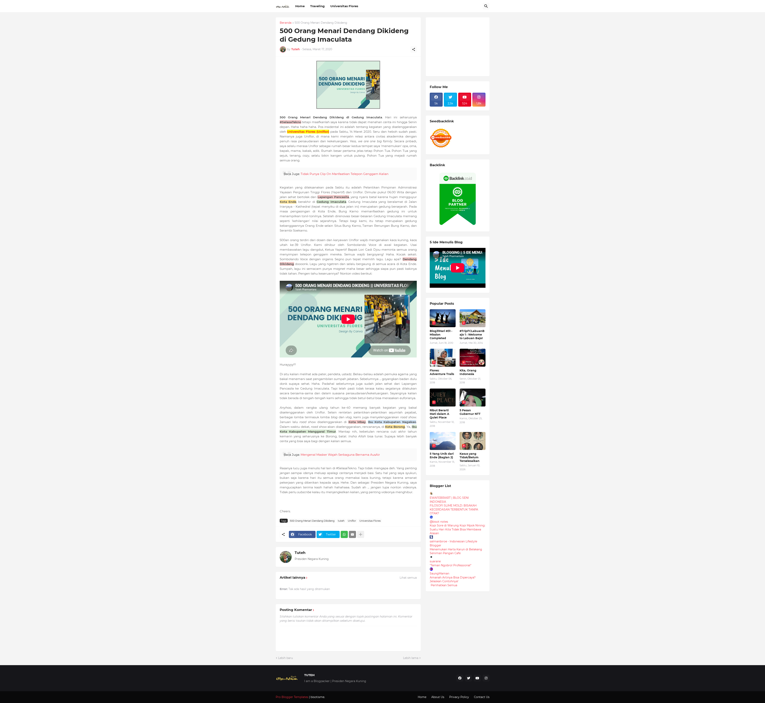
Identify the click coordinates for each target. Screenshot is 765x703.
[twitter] (468, 678)
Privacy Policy (459, 697)
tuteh (341, 520)
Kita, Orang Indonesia (468, 372)
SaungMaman (439, 573)
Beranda (285, 23)
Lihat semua (408, 577)
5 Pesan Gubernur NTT (470, 412)
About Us (437, 697)
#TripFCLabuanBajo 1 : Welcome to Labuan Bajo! (472, 334)
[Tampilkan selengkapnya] (360, 534)
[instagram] (486, 678)
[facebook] (459, 678)
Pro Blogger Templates (292, 697)
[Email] (352, 534)
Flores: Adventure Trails (442, 372)
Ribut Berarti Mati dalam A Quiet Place (439, 413)
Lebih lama (410, 658)
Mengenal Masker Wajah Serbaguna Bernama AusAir (340, 455)
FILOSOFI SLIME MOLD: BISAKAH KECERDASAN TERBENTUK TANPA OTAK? (454, 509)
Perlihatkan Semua (444, 585)
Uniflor (352, 520)
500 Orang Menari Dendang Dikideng (321, 23)
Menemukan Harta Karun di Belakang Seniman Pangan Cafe (456, 551)
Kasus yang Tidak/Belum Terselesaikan (470, 457)
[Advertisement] (459, 46)
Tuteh (300, 553)
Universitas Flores (344, 6)
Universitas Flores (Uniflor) (308, 132)
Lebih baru (285, 658)
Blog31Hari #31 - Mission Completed (441, 334)
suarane (435, 561)
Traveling (317, 6)
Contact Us (481, 697)
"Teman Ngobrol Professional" (450, 565)
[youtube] (477, 678)
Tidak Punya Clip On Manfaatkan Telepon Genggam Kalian (344, 174)
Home (300, 6)
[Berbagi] (413, 49)
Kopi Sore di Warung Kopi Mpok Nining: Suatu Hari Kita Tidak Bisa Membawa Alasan (457, 529)
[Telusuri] (486, 6)
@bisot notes (439, 521)
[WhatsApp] (344, 534)
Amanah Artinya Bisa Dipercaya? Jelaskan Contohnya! (453, 579)
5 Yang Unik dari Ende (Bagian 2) (442, 455)
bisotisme (317, 697)
